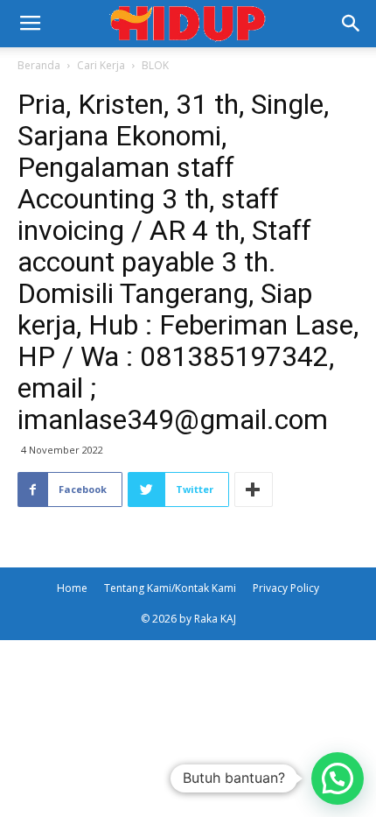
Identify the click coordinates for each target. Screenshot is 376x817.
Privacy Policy (286, 588)
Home (72, 588)
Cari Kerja (101, 65)
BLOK (155, 65)
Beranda (38, 65)
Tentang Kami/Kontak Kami (170, 588)
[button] (351, 23)
